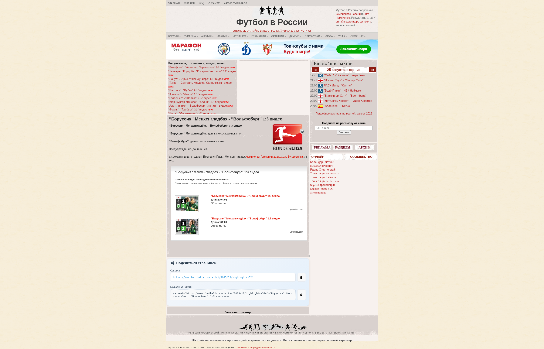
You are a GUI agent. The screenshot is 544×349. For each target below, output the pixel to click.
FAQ (201, 3)
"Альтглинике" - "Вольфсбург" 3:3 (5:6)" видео (200, 105)
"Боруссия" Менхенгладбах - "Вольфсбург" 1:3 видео (225, 119)
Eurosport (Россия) (321, 166)
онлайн (216, 333)
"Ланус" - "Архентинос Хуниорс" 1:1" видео (198, 79)
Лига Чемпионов (287, 333)
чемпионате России (348, 14)
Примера (262, 333)
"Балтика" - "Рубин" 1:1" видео (190, 90)
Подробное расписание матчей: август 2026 (344, 113)
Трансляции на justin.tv (324, 173)
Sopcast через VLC (321, 189)
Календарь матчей (322, 162)
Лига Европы (306, 333)
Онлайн (189, 3)
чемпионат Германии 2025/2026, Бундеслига (274, 156)
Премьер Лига (236, 333)
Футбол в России (272, 22)
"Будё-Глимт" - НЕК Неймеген (343, 90)
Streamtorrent (318, 192)
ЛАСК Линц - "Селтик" (338, 85)
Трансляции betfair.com (324, 181)
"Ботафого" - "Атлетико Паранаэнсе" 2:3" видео (201, 67)
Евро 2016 (321, 333)
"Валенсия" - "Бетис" (337, 105)
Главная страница (238, 312)
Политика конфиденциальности (255, 347)
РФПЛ (224, 333)
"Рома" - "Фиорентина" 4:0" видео (192, 113)
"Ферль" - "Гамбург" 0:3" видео (190, 109)
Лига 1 (272, 333)
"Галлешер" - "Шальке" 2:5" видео (192, 98)
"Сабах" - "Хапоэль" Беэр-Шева (344, 75)
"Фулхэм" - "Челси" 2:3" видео (190, 94)
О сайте (214, 3)
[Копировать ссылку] (301, 277)
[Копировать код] (301, 294)
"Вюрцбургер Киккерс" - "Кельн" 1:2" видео (198, 102)
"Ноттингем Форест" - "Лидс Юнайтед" (348, 100)
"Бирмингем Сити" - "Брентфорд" (345, 95)
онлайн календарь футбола (353, 21)
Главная (174, 3)
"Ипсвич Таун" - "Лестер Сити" (343, 80)
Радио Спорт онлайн (323, 169)
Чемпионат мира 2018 (341, 333)
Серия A (251, 333)
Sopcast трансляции (322, 185)
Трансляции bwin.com (323, 177)
